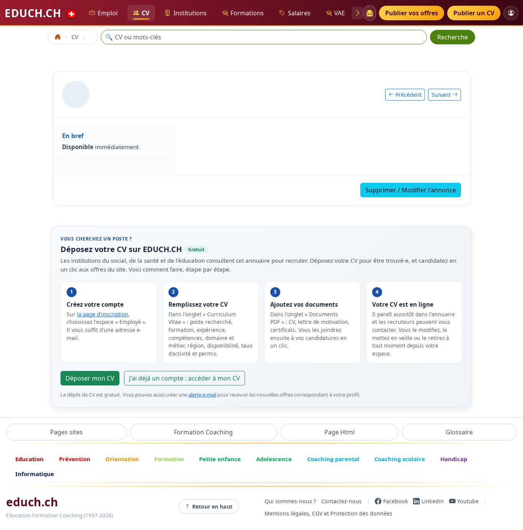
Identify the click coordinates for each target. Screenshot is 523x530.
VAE (339, 13)
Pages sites (66, 432)
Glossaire (459, 432)
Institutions (190, 13)
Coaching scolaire (399, 459)
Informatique (34, 474)
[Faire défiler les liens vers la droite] (357, 13)
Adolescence (274, 459)
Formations (247, 13)
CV (145, 13)
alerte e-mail (202, 394)
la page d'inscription (102, 314)
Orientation (122, 459)
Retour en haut (212, 506)
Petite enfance (220, 459)
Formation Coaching (203, 432)
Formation (169, 459)
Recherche (452, 37)
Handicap (453, 459)
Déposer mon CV (89, 378)
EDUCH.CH (41, 13)
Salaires (299, 13)
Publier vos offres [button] (411, 13)
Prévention (74, 459)
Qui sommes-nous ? (290, 501)
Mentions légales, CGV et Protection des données (328, 513)
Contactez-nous (341, 501)
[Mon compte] (510, 13)
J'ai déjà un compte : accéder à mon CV (184, 378)
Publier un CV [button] (473, 13)
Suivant (441, 94)
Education (29, 459)
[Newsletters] (369, 13)
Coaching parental (333, 459)
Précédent (408, 94)
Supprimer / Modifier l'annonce (410, 190)
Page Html (339, 432)
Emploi (108, 13)
